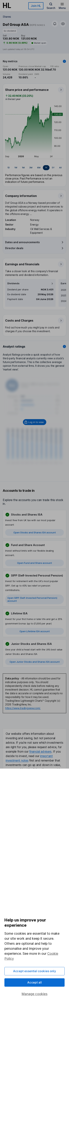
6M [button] (38, 167)
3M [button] (30, 167)
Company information (21, 196)
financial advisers (40, 751)
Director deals (14, 248)
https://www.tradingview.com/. (23, 708)
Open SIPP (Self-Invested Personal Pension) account (32, 599)
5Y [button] (53, 167)
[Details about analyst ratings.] (64, 346)
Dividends (13, 283)
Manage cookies (34, 994)
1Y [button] (46, 167)
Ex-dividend (10, 31)
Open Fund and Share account (34, 562)
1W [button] (15, 167)
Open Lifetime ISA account (35, 631)
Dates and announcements (22, 242)
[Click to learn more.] (64, 61)
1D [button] (8, 167)
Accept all (34, 982)
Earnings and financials (22, 264)
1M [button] (23, 167)
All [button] (60, 167)
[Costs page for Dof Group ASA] (34, 325)
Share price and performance (27, 90)
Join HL (36, 6)
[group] (34, 167)
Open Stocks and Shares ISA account (34, 532)
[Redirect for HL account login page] (34, 422)
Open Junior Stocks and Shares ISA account (35, 661)
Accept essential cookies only (34, 971)
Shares (7, 16)
